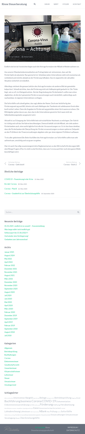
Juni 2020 (8, 299)
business (26, 401)
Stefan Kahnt (28, 57)
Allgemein (8, 348)
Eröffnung (37, 405)
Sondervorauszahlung (21, 415)
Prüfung (53, 411)
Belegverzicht (50, 398)
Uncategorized (10, 385)
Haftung (56, 405)
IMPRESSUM (73, 427)
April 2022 (8, 262)
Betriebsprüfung (10, 351)
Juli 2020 (7, 295)
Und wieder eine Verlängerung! (16, 236)
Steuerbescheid (45, 415)
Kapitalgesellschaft (28, 408)
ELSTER (31, 405)
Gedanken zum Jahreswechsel (15, 239)
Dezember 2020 (10, 282)
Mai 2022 (8, 259)
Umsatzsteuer (10, 381)
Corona (7, 358)
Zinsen (17, 418)
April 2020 (8, 305)
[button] (35, 4)
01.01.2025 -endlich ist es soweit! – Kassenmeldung (24, 226)
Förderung (46, 404)
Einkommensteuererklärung (16, 405)
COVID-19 (49, 401)
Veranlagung (9, 418)
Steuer (7, 378)
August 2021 (9, 275)
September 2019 (10, 319)
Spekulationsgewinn (35, 415)
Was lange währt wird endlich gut (17, 229)
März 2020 (8, 309)
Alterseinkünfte (8, 398)
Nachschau (36, 411)
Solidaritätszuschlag (9, 415)
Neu (48, 412)
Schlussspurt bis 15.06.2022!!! (16, 233)
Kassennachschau (45, 408)
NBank (43, 411)
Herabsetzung (67, 404)
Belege (42, 397)
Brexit (78, 398)
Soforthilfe (66, 411)
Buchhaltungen (10, 355)
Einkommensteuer (11, 361)
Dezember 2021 (10, 269)
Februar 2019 (9, 325)
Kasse (36, 408)
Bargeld (29, 397)
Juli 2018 (7, 335)
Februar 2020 (9, 312)
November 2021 (10, 272)
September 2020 (10, 289)
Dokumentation (63, 401)
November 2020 (10, 285)
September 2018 (10, 329)
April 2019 (8, 322)
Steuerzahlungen (58, 415)
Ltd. (31, 412)
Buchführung (12, 401)
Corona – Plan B (10, 189)
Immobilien (19, 408)
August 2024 (9, 255)
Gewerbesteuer (10, 368)
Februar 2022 (9, 265)
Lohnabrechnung (12, 411)
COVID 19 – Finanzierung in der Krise (18, 179)
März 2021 (8, 279)
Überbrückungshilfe (30, 418)
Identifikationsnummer (10, 408)
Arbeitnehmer (19, 398)
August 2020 (9, 292)
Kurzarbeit (57, 408)
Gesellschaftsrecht (11, 365)
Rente (59, 411)
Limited (63, 408)
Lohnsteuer (8, 375)
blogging (74, 398)
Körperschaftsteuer (12, 371)
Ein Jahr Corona (10, 184)
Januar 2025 (9, 252)
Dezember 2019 (10, 315)
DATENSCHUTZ (73, 430)
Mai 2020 (8, 302)
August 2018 (9, 332)
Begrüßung (36, 398)
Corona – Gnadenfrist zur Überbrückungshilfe (22, 193)
